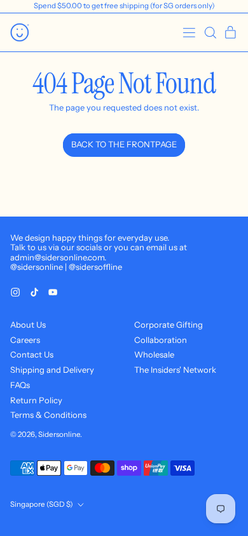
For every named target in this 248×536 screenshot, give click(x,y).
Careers (25, 340)
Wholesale (154, 354)
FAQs (20, 385)
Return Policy (36, 400)
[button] (210, 32)
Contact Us (31, 354)
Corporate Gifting (168, 324)
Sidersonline (59, 434)
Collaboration (160, 340)
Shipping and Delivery (52, 370)
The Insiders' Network (175, 370)
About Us (28, 324)
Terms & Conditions (48, 415)
